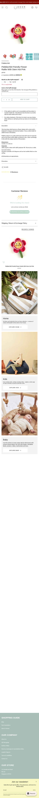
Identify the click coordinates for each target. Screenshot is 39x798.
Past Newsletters (6, 725)
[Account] (32, 7)
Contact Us (4, 758)
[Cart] (36, 7)
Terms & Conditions (7, 755)
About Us (4, 739)
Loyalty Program (6, 752)
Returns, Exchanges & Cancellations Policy (13, 749)
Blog (3, 722)
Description (5, 126)
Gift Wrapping (5, 742)
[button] (6, 7)
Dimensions (5, 161)
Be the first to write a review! (19, 212)
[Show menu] (2, 7)
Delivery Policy (5, 745)
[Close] (36, 782)
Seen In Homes (5, 728)
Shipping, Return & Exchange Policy (14, 223)
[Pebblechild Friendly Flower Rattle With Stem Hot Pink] (19, 248)
